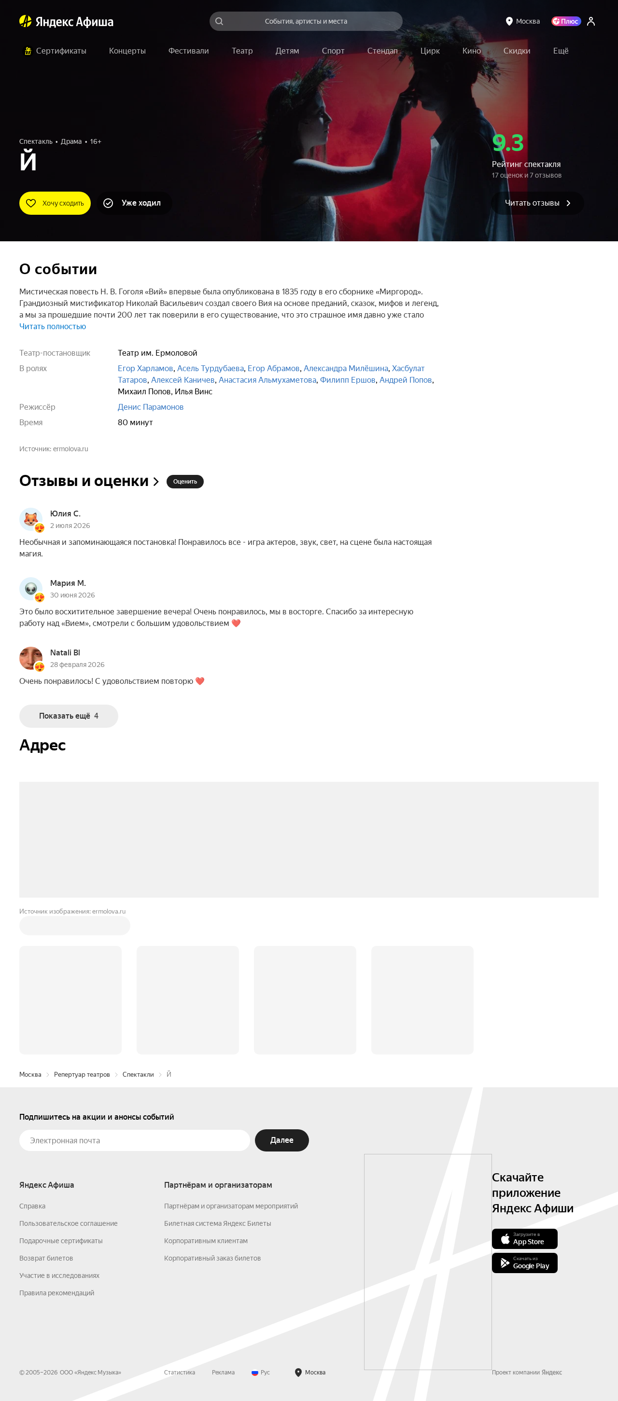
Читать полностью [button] (52, 326)
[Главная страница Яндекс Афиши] (25, 21)
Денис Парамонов (151, 407)
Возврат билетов (46, 1258)
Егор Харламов (145, 368)
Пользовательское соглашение (68, 1223)
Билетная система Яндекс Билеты (217, 1223)
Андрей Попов (405, 380)
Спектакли (138, 1074)
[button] (561, 51)
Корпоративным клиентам (206, 1241)
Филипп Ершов (348, 380)
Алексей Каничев (183, 380)
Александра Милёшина (346, 368)
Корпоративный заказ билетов (212, 1258)
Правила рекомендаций (56, 1293)
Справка (32, 1206)
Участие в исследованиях (59, 1275)
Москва (30, 1074)
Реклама (223, 1372)
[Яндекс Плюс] (566, 21)
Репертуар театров (82, 1074)
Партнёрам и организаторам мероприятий (231, 1206)
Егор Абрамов (274, 368)
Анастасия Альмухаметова (267, 380)
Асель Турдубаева (210, 368)
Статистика (179, 1372)
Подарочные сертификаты (61, 1241)
